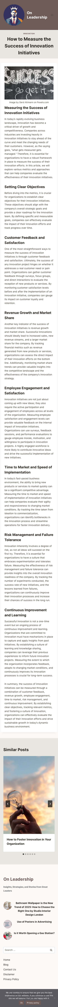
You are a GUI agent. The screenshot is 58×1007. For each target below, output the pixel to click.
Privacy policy (33, 1003)
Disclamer (8, 974)
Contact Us (9, 969)
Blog (5, 964)
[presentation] (29, 795)
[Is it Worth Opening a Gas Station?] (7, 935)
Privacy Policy (11, 979)
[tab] (23, 854)
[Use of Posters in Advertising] (7, 924)
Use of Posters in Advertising (34, 921)
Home (6, 959)
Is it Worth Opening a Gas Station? (34, 933)
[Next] (50, 803)
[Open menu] (52, 15)
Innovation (29, 34)
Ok (21, 1003)
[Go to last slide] (8, 803)
